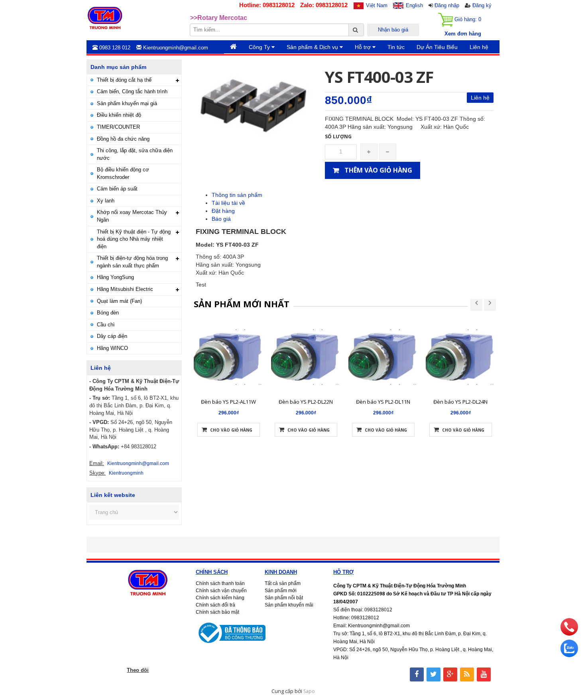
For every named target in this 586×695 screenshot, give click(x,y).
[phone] (569, 633)
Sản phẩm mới (281, 590)
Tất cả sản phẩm (283, 583)
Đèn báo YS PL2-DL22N (306, 401)
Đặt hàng (223, 211)
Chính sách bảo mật (217, 612)
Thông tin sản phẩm (237, 195)
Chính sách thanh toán (220, 583)
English (414, 5)
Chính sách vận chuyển (221, 590)
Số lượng (338, 136)
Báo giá (221, 219)
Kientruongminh (126, 473)
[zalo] (569, 655)
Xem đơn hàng (462, 34)
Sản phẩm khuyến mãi (289, 605)
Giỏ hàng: (467, 19)
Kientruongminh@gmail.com (138, 463)
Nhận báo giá (393, 30)
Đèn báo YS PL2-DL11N (383, 401)
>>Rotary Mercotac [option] (218, 17)
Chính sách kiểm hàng (220, 598)
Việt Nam (376, 5)
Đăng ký (482, 5)
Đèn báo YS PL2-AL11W (228, 401)
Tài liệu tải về (228, 203)
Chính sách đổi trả (215, 605)
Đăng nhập (447, 5)
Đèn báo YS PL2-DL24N (460, 401)
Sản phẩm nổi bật (284, 598)
